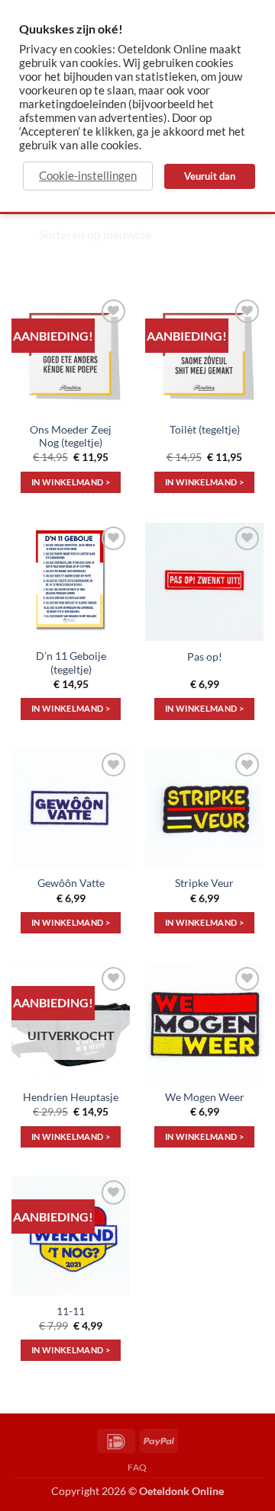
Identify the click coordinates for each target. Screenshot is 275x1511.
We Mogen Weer (204, 1097)
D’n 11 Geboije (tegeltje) (71, 663)
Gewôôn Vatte (71, 883)
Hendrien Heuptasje (70, 1097)
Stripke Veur (204, 883)
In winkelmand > (70, 482)
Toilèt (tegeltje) (205, 430)
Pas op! (204, 657)
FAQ (137, 1467)
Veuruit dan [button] (209, 176)
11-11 (71, 1311)
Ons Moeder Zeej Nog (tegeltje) (71, 437)
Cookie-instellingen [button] (88, 175)
